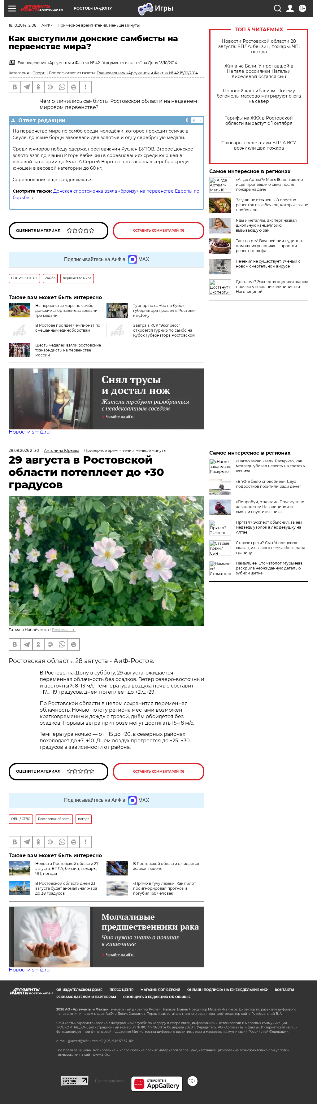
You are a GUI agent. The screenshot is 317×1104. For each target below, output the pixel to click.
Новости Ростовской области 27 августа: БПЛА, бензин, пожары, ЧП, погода (66, 868)
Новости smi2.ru (29, 432)
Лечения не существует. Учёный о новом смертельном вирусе (268, 263)
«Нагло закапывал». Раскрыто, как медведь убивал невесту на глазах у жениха (270, 466)
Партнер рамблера (109, 1081)
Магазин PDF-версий (160, 990)
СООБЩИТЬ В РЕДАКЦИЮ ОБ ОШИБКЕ (157, 997)
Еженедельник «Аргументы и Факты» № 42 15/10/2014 (147, 73)
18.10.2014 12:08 (23, 25)
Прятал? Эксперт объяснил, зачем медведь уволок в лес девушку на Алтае (269, 527)
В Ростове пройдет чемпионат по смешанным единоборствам (67, 328)
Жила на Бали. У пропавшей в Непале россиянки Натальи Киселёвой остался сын (258, 71)
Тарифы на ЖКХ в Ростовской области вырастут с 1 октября (259, 121)
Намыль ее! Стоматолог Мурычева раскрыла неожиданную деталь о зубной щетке (269, 568)
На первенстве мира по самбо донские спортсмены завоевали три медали (66, 310)
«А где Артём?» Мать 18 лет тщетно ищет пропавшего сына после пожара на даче (269, 184)
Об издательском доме (79, 990)
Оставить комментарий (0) (158, 231)
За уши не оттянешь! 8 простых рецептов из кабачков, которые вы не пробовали (272, 205)
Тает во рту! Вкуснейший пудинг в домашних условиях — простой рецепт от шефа (269, 245)
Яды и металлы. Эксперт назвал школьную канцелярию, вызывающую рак (266, 225)
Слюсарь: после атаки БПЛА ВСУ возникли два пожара (258, 145)
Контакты (284, 990)
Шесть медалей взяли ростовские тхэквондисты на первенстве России (68, 350)
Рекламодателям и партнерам (86, 997)
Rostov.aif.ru (64, 629)
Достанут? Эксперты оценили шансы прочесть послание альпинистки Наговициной (272, 286)
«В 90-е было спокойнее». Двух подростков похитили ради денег (268, 484)
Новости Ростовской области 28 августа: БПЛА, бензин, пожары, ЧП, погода (259, 47)
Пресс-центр (121, 990)
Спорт (39, 73)
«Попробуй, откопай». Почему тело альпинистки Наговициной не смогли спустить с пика (270, 507)
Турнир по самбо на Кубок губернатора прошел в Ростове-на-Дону (164, 310)
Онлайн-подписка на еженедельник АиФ (227, 990)
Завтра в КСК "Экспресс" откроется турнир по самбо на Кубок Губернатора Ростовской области (150, 333)
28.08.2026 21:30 (24, 450)
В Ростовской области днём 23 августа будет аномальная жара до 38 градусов (66, 888)
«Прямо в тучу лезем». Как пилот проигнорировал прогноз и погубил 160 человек (164, 888)
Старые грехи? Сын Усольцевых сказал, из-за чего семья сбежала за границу (270, 547)
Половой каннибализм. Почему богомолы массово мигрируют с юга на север (259, 96)
